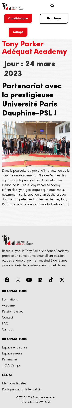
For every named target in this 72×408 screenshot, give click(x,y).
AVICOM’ (44, 402)
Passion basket (12, 311)
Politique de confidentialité (21, 389)
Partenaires (10, 359)
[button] (52, 5)
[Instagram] (18, 280)
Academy (9, 305)
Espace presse (12, 353)
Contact (7, 317)
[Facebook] (7, 280)
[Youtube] (29, 280)
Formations (10, 299)
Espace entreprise (14, 347)
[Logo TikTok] (51, 280)
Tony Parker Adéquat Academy (34, 48)
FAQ (5, 323)
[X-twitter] (62, 280)
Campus (8, 329)
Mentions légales (14, 383)
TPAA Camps (11, 365)
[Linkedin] (40, 280)
